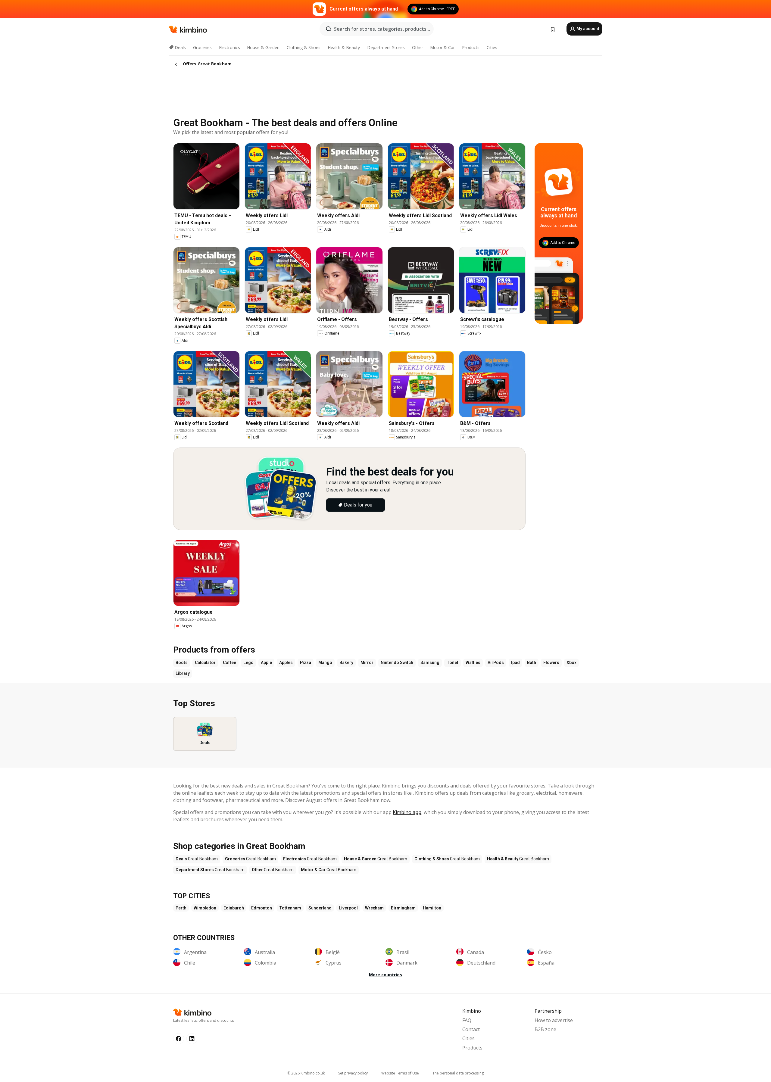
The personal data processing (458, 1073)
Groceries (202, 47)
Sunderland (320, 908)
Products (470, 47)
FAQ (466, 1020)
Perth (181, 908)
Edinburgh (233, 908)
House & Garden (263, 47)
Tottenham (290, 908)
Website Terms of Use (400, 1073)
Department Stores (386, 47)
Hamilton (432, 908)
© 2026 (306, 1073)
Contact (471, 1029)
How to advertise (554, 1020)
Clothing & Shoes (303, 47)
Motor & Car (442, 47)
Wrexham (374, 908)
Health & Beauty (344, 47)
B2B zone (545, 1029)
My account (587, 28)
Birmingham (403, 908)
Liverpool (348, 908)
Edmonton (261, 908)
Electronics (229, 47)
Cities (492, 47)
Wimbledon (205, 908)
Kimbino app (407, 812)
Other (417, 47)
